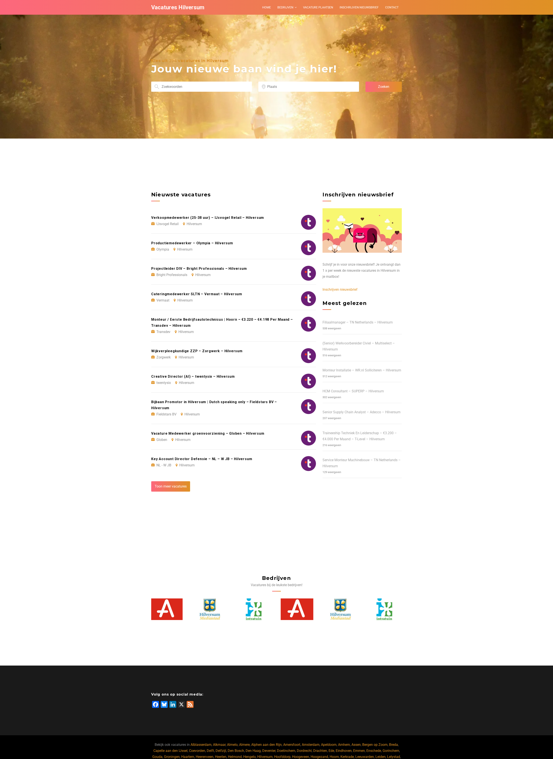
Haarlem (187, 757)
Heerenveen (204, 757)
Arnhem (344, 745)
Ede (331, 751)
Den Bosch (236, 751)
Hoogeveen (300, 757)
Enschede (373, 751)
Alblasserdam (201, 745)
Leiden (380, 757)
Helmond (235, 757)
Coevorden (197, 751)
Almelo (232, 745)
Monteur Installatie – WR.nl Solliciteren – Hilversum (362, 370)
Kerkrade (347, 757)
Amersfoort (291, 745)
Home (266, 7)
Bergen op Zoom (375, 745)
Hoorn (334, 757)
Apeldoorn (329, 745)
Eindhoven (344, 751)
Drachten (320, 751)
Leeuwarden (364, 757)
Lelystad (393, 757)
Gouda (157, 757)
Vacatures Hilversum (177, 7)
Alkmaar (219, 745)
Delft (210, 751)
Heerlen (220, 757)
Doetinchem (286, 751)
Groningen (172, 757)
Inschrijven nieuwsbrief (359, 7)
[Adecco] (254, 609)
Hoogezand (319, 757)
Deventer (268, 751)
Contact (392, 7)
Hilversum (265, 757)
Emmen (359, 751)
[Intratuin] (211, 609)
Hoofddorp (282, 757)
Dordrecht (304, 751)
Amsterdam (310, 745)
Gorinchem (391, 751)
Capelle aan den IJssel (170, 751)
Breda (393, 745)
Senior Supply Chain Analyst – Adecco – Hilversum (361, 412)
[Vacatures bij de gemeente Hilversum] (167, 609)
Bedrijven (285, 7)
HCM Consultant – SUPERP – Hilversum (353, 391)
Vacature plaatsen (318, 7)
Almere (244, 745)
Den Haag (253, 751)
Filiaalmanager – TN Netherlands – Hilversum (358, 322)
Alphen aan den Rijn (266, 745)
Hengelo (249, 757)
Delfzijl (221, 751)
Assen (356, 745)
